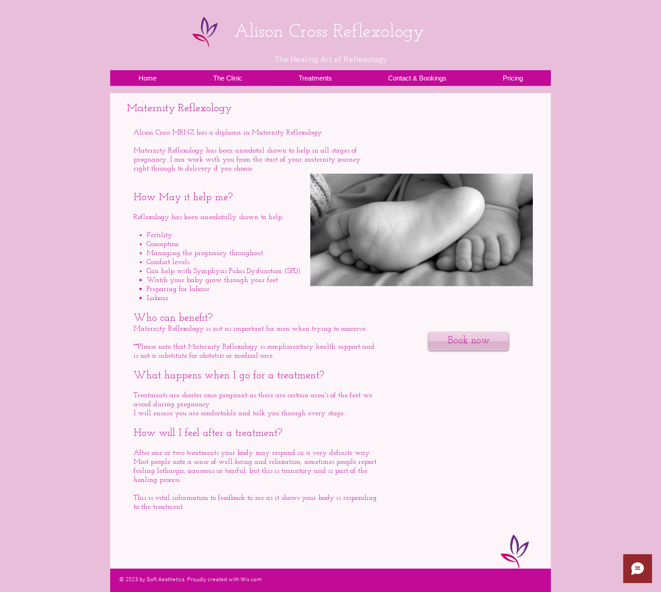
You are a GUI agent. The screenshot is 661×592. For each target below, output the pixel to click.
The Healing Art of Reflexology (331, 60)
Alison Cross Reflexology (329, 32)
